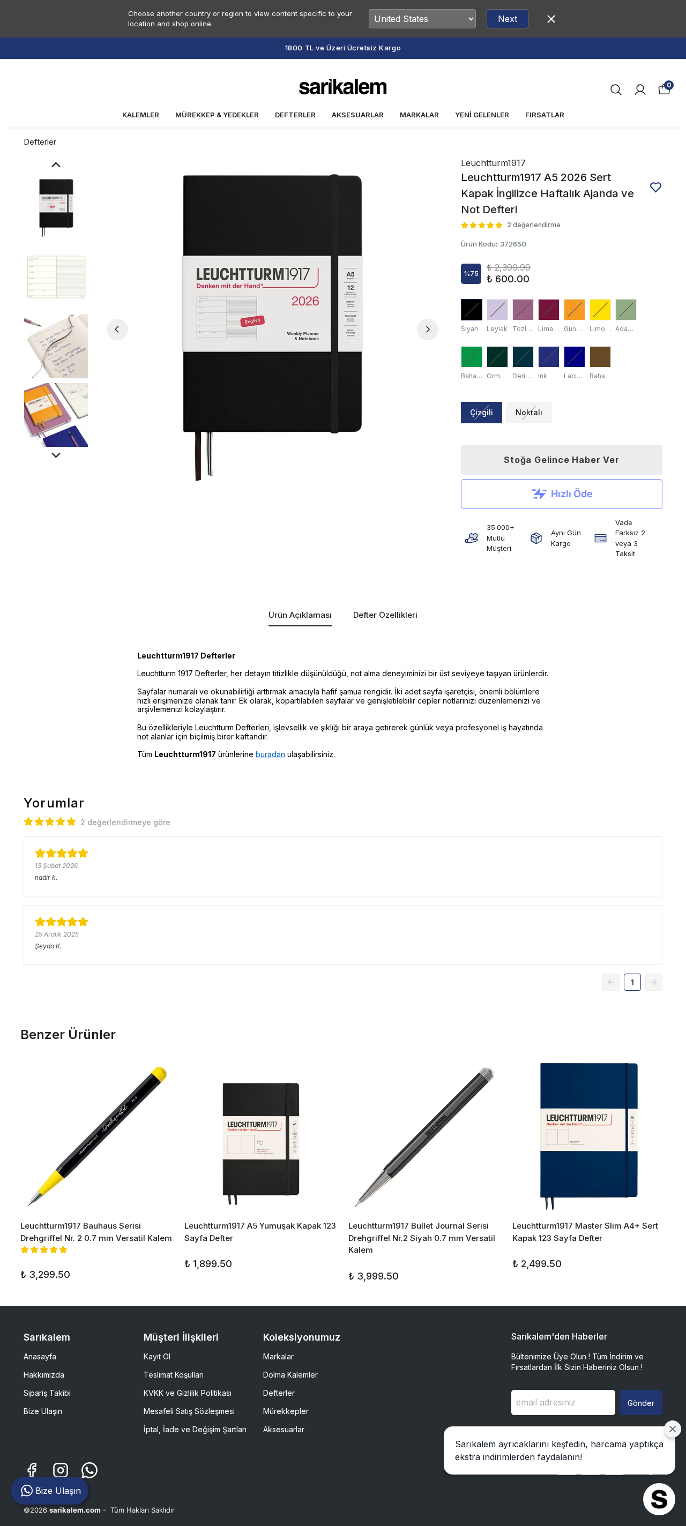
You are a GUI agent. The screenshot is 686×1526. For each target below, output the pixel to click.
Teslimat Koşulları (174, 1374)
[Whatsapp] (89, 1470)
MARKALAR (419, 114)
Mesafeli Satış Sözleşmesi (189, 1411)
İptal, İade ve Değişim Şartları (195, 1429)
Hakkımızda (44, 1374)
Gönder (641, 1403)
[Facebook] (32, 1470)
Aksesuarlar (283, 1429)
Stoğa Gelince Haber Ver (561, 459)
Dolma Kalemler (290, 1374)
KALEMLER (140, 114)
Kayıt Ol (157, 1356)
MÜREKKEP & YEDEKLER (217, 114)
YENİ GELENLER (482, 114)
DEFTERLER (295, 114)
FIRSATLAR (544, 114)
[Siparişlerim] (640, 89)
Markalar (278, 1356)
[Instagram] (61, 1470)
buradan (270, 754)
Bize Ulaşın (43, 1411)
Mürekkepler (286, 1411)
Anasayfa (40, 1356)
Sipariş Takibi (47, 1392)
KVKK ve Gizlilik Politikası (188, 1392)
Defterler (40, 142)
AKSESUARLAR (358, 114)
